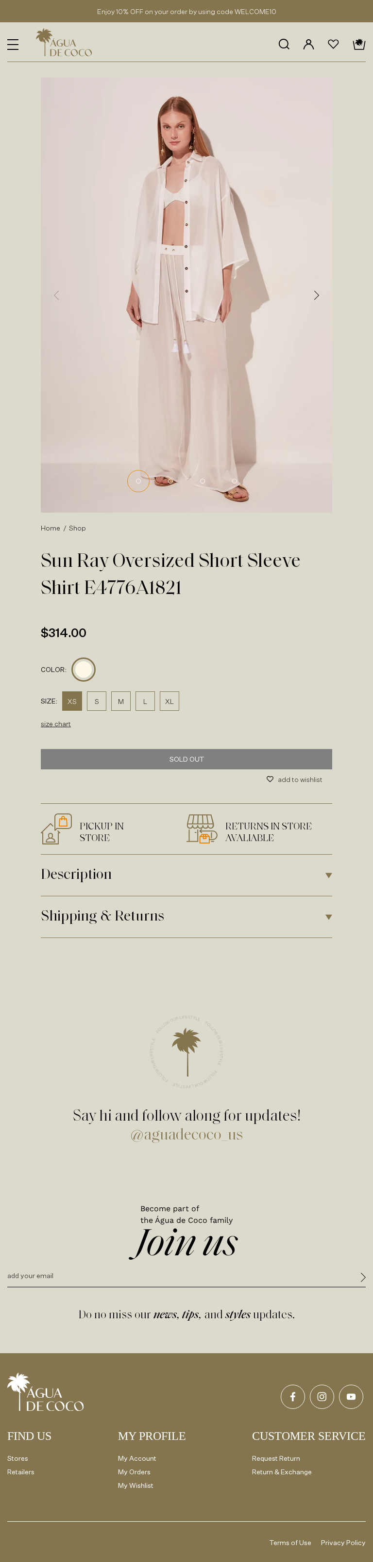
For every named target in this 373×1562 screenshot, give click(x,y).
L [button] (145, 701)
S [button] (97, 701)
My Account (137, 1458)
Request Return (276, 1458)
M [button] (121, 701)
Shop (77, 528)
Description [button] (76, 875)
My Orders (134, 1472)
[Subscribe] (363, 1278)
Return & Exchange (282, 1472)
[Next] (316, 295)
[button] (12, 44)
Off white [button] (83, 669)
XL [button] (169, 701)
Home (51, 528)
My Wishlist (135, 1485)
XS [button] (72, 701)
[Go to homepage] (45, 1392)
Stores (17, 1458)
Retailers (20, 1472)
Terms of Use (290, 1542)
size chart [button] (56, 723)
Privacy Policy (343, 1542)
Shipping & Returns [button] (102, 916)
